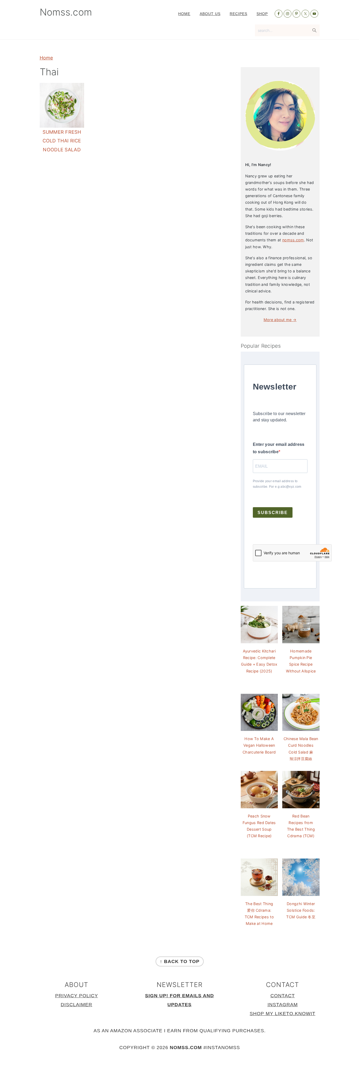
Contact (282, 995)
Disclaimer (76, 1004)
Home (46, 58)
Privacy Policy (76, 995)
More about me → (280, 319)
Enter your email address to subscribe (279, 448)
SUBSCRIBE (273, 512)
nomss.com (293, 240)
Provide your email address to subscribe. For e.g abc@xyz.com (277, 483)
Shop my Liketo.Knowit (282, 1013)
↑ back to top (179, 961)
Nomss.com (66, 12)
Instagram (283, 1004)
